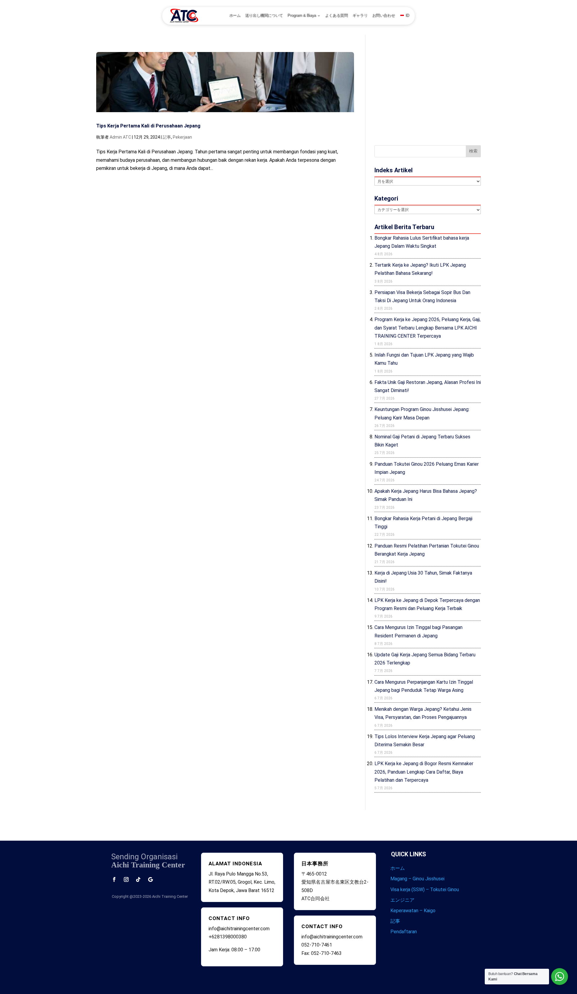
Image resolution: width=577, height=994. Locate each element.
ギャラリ (360, 16)
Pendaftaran (403, 931)
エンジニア (402, 900)
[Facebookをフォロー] (114, 879)
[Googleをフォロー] (150, 879)
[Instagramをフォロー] (126, 879)
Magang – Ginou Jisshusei (417, 879)
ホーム (235, 16)
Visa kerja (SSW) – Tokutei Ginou (424, 889)
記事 (167, 137)
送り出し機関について (264, 16)
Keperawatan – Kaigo (412, 910)
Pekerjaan (182, 137)
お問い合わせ (383, 16)
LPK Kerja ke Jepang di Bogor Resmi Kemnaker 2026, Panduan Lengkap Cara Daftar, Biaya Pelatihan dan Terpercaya (423, 772)
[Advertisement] (427, 94)
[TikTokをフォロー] (138, 879)
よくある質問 (336, 16)
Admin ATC (120, 137)
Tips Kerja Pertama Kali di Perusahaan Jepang (148, 126)
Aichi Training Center (170, 896)
